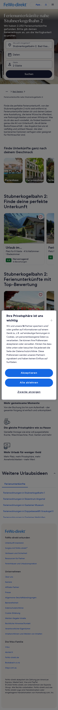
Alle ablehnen (29, 382)
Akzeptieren (29, 372)
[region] (29, 355)
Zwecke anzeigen (29, 392)
